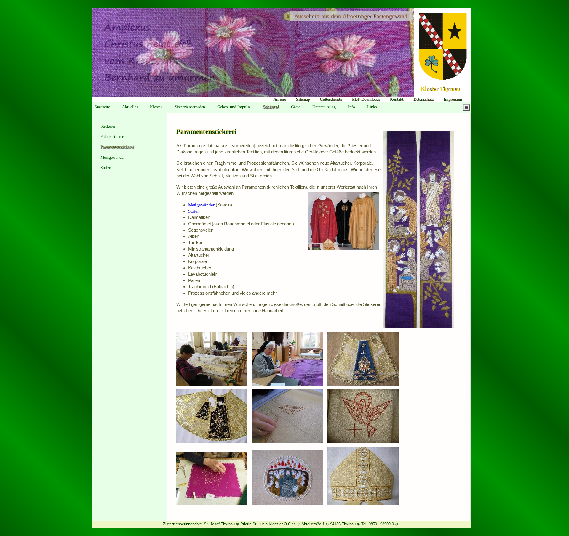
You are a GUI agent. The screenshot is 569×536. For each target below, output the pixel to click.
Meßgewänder (202, 204)
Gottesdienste (331, 99)
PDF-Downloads (366, 99)
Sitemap (303, 99)
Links (372, 107)
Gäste (295, 107)
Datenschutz (423, 99)
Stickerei (107, 126)
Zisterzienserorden (189, 107)
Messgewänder (112, 157)
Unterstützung (324, 107)
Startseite (102, 107)
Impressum (453, 99)
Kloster (156, 107)
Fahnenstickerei (113, 136)
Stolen (105, 168)
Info (351, 107)
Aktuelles (130, 107)
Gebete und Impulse (234, 107)
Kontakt (396, 99)
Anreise (279, 99)
